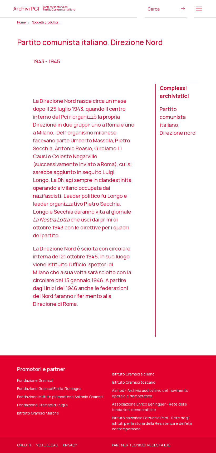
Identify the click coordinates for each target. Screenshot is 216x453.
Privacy (70, 444)
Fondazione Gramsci (35, 380)
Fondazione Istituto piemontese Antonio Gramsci (60, 396)
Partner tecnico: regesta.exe (141, 444)
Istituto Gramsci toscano (133, 382)
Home (21, 22)
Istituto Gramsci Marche (38, 413)
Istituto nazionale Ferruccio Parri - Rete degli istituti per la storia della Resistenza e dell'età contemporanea (152, 423)
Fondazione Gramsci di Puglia (42, 404)
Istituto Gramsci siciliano (133, 374)
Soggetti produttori (45, 22)
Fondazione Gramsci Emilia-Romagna (49, 388)
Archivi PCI (44, 8)
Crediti (24, 444)
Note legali (47, 444)
